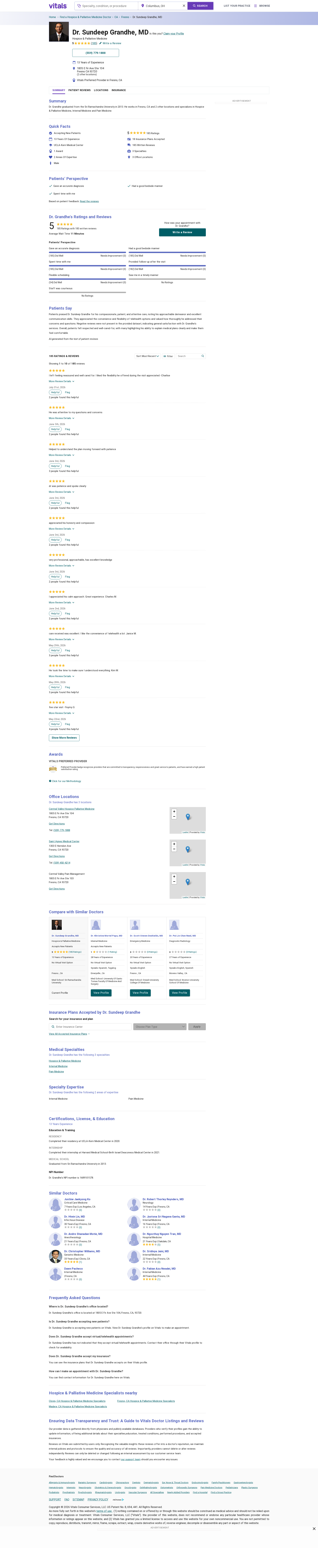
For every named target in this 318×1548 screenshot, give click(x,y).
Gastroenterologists (243, 1482)
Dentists (136, 1482)
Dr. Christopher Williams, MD (82, 1251)
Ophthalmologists (148, 1487)
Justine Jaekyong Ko (77, 1199)
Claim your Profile (173, 33)
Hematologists (56, 1487)
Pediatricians (232, 1487)
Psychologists (85, 1492)
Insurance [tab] (119, 90)
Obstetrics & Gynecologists (108, 1487)
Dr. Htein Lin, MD (74, 1216)
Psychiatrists (69, 1492)
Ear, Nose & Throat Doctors (175, 1482)
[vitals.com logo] (58, 6)
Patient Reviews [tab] (79, 90)
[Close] (314, 1529)
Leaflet (185, 832)
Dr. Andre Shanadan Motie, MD (83, 1234)
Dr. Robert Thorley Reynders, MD (163, 1199)
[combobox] (106, 6)
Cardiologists (106, 1482)
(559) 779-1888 (61, 830)
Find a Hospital (200, 1492)
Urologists (120, 1492)
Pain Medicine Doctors (211, 1487)
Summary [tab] (58, 90)
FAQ (66, 1499)
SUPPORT (55, 1499)
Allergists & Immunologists (62, 1482)
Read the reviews (89, 201)
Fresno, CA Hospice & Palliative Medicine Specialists (146, 1401)
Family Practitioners (221, 1482)
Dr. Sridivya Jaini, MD (156, 1251)
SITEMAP (78, 1499)
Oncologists (130, 1487)
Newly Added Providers (178, 1492)
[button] (188, 817)
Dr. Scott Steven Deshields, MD (146, 935)
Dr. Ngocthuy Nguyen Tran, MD (162, 1234)
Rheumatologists (103, 1492)
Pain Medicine (56, 1071)
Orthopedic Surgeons (186, 1487)
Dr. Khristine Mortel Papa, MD (106, 935)
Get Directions (57, 823)
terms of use (104, 1511)
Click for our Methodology (66, 781)
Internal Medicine (58, 1066)
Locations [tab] (101, 90)
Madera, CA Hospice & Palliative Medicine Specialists (78, 1406)
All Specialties (157, 1492)
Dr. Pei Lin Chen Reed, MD (182, 935)
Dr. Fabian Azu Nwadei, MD (159, 1268)
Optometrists (166, 1487)
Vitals (202, 832)
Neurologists (85, 1487)
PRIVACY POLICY (98, 1499)
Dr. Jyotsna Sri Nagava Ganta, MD (164, 1216)
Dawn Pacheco (73, 1268)
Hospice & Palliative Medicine (65, 1060)
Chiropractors (122, 1482)
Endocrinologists (200, 1482)
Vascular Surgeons (138, 1492)
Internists (71, 1487)
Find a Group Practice (221, 1492)
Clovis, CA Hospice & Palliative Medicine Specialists (77, 1401)
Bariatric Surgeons (87, 1482)
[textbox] (106, 6)
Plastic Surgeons (249, 1487)
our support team (131, 1459)
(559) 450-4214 (61, 862)
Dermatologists (151, 1482)
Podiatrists (54, 1492)
